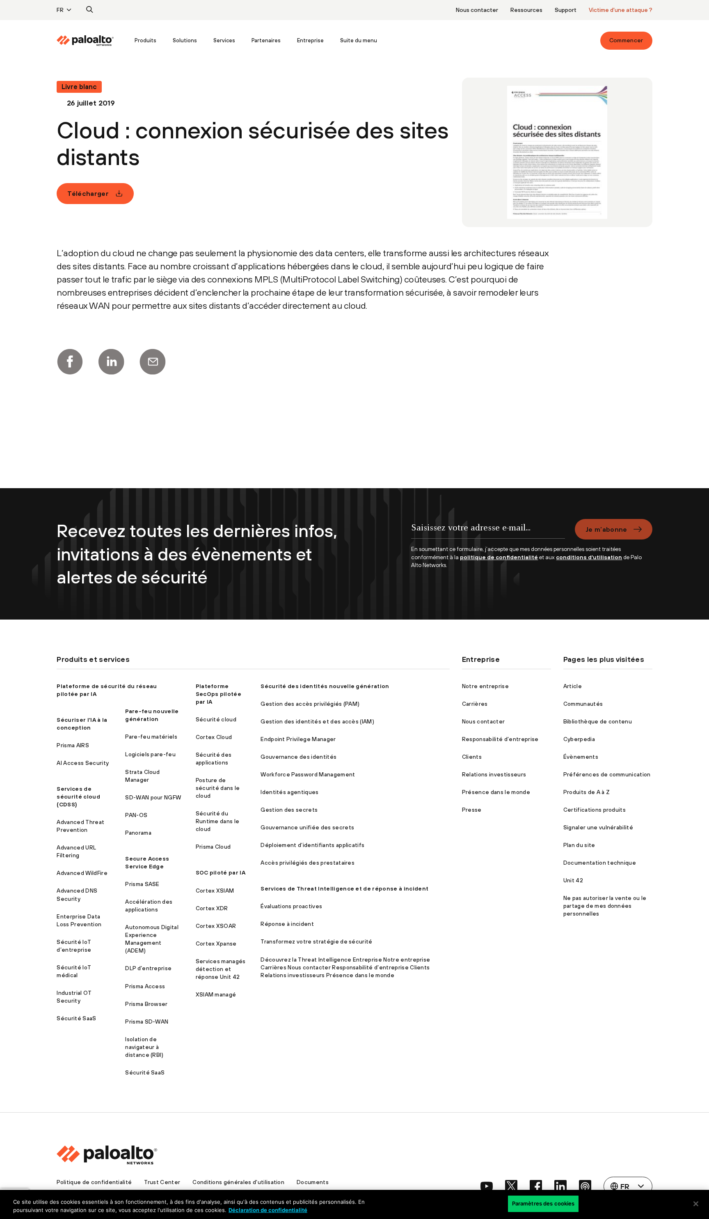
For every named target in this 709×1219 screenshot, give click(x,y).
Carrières (475, 703)
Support (565, 10)
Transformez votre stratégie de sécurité (316, 941)
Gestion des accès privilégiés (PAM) (310, 703)
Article (572, 686)
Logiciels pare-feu (150, 754)
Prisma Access (145, 986)
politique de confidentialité (499, 557)
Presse (472, 809)
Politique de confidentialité (94, 1182)
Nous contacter (477, 10)
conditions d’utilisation (589, 557)
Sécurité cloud (216, 719)
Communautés (583, 703)
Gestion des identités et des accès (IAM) (317, 721)
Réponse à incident (287, 924)
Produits (145, 40)
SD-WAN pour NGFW (153, 797)
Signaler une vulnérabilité (598, 827)
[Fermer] (696, 1204)
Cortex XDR (212, 908)
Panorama (138, 832)
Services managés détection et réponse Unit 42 (221, 969)
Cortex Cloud (214, 737)
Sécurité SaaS (76, 1018)
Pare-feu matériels (151, 736)
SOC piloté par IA (220, 872)
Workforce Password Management (308, 774)
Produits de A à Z (586, 792)
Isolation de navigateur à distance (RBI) (144, 1047)
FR (60, 10)
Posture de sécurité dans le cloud (218, 788)
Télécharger (88, 193)
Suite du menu (358, 40)
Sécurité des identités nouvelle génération (325, 686)
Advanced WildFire (82, 873)
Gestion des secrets (289, 809)
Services (224, 40)
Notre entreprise (485, 686)
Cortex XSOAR (216, 926)
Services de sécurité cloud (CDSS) (78, 796)
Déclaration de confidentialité (268, 1210)
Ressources (526, 10)
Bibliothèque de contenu (597, 721)
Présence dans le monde (496, 792)
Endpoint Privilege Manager (298, 739)
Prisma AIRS (73, 745)
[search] (90, 10)
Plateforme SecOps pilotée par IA (218, 694)
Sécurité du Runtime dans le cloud (218, 821)
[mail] (153, 362)
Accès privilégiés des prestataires (307, 862)
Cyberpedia (579, 739)
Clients (472, 756)
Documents (313, 1182)
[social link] (486, 1186)
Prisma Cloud (213, 846)
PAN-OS (136, 815)
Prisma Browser (146, 1004)
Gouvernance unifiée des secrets (307, 827)
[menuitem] (91, 40)
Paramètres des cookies (543, 1203)
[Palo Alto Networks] (85, 40)
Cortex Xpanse (216, 943)
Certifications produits (594, 809)
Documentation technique (599, 862)
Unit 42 (573, 880)
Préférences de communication (607, 774)
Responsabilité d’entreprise (500, 739)
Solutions (185, 40)
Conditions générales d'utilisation (238, 1182)
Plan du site (579, 845)
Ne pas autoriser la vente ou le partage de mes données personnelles (605, 906)
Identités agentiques (289, 792)
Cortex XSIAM (215, 890)
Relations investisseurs (494, 774)
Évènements (580, 756)
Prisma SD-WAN (146, 1021)
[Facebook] (70, 362)
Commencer (626, 40)
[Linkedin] (111, 362)
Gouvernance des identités (298, 756)
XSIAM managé (216, 994)
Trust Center (162, 1182)
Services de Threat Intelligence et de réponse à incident (344, 888)
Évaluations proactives (291, 906)
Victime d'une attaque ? (620, 10)
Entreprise (310, 40)
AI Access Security (83, 763)
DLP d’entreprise (148, 968)
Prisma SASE (142, 884)
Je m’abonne (606, 529)
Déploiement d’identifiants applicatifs (312, 845)
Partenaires (266, 40)
